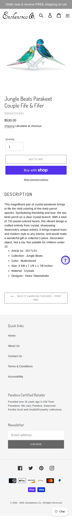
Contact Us (15, 356)
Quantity (9, 139)
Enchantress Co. (33, 503)
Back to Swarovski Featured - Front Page (39, 298)
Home (12, 335)
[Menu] (67, 15)
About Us (14, 345)
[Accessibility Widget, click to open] (65, 260)
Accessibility (15, 376)
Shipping (9, 125)
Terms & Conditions (20, 366)
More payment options (36, 179)
